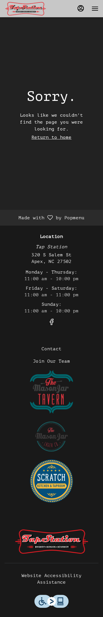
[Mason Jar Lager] (51, 436)
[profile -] (80, 8)
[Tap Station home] (30, 8)
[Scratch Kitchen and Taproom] (51, 480)
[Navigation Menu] (95, 9)
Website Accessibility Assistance (51, 579)
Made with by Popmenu (44, 217)
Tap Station (51, 541)
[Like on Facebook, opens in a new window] (51, 323)
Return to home (51, 137)
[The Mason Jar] (51, 391)
